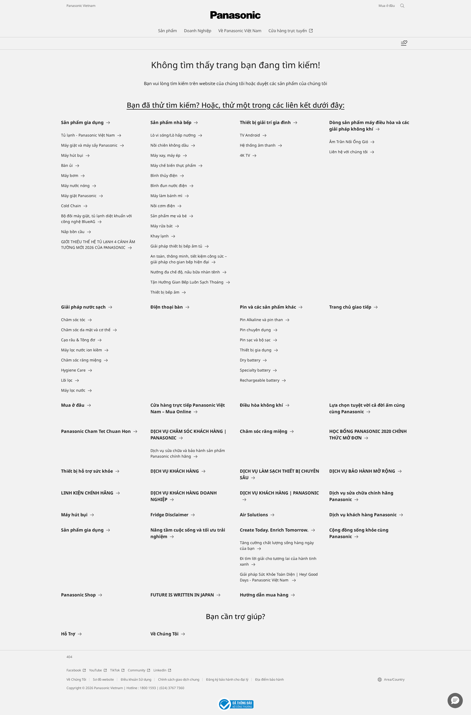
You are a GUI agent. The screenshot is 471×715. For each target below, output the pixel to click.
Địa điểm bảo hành (269, 679)
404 (69, 656)
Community (136, 670)
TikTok (115, 670)
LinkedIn (159, 670)
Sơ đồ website (103, 679)
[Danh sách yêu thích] (404, 43)
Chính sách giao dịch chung (178, 679)
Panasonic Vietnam (81, 5)
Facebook (74, 670)
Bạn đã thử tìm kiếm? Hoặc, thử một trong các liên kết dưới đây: (236, 105)
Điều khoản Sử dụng (136, 679)
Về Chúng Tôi (76, 679)
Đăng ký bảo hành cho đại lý (227, 679)
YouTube (95, 670)
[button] (455, 700)
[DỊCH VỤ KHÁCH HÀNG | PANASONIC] (280, 499)
